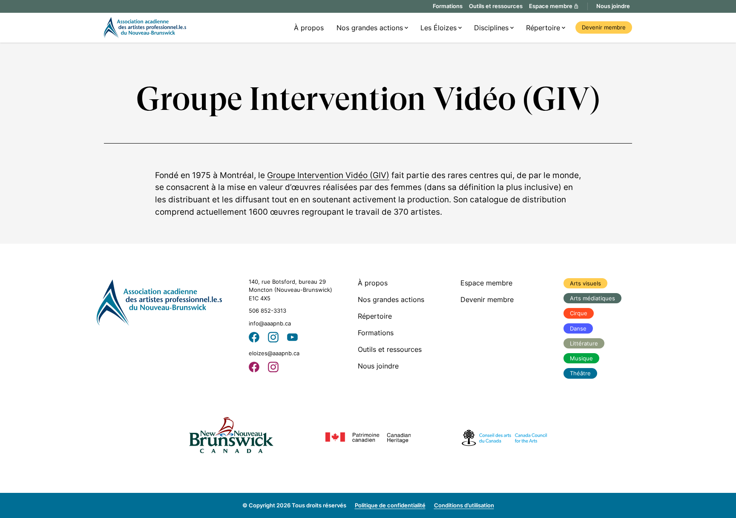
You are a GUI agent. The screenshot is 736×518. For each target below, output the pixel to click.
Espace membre (486, 283)
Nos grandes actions (369, 27)
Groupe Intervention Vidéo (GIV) (328, 175)
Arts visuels (585, 283)
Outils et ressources (496, 6)
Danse (578, 328)
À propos (309, 27)
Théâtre (580, 373)
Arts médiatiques (592, 298)
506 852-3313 (267, 310)
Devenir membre (604, 27)
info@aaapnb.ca (270, 323)
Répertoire (543, 27)
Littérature (584, 343)
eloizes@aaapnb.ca (274, 353)
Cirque (578, 313)
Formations (448, 6)
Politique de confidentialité (390, 505)
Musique (581, 358)
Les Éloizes (438, 27)
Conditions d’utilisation (464, 505)
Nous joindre (613, 6)
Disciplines (491, 27)
